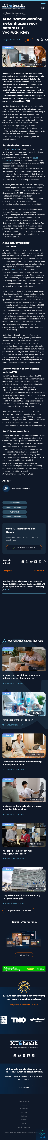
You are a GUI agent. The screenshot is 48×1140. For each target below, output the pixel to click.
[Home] (3, 13)
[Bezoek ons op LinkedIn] (28, 1055)
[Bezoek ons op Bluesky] (19, 1055)
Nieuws (8, 13)
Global (24, 1123)
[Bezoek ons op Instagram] (33, 1055)
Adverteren (24, 1105)
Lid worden (24, 955)
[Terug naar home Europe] (13, 6)
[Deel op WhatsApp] (44, 561)
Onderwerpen (24, 1109)
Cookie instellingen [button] (24, 1127)
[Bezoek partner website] (11, 1020)
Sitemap (24, 1120)
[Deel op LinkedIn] (40, 561)
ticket (6, 589)
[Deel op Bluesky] (46, 40)
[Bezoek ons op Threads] (15, 1055)
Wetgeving (14, 512)
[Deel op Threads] (38, 40)
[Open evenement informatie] (42, 1134)
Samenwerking (17, 13)
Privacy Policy (24, 1112)
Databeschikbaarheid (14, 507)
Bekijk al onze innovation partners (24, 1004)
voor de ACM (13, 149)
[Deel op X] (42, 40)
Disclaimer (24, 1116)
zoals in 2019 (16, 269)
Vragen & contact (24, 1101)
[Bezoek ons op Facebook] (24, 1055)
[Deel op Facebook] (35, 561)
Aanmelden (24, 1087)
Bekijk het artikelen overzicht (19, 911)
